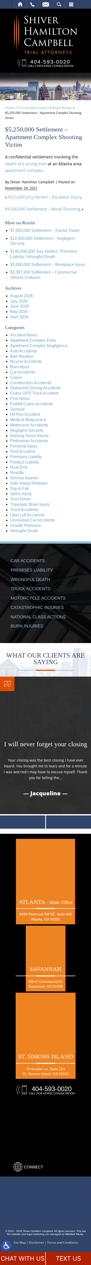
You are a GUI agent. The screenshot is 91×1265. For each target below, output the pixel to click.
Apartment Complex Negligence (38, 346)
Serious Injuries (24, 478)
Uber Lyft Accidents (27, 515)
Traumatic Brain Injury (29, 504)
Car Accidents (22, 372)
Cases (16, 377)
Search (59, 4)
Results (67, 108)
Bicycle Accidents (26, 361)
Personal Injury (23, 446)
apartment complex (24, 170)
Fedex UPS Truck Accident (34, 393)
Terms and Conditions (62, 1242)
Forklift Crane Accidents (31, 404)
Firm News (20, 398)
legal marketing (35, 1234)
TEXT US (68, 1258)
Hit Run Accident (25, 414)
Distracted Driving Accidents (35, 388)
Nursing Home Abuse (29, 436)
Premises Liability (26, 457)
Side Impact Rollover (29, 483)
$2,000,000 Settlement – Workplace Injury (47, 264)
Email (46, 4)
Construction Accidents (30, 383)
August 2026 (21, 296)
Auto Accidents (23, 351)
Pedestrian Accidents (29, 441)
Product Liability (24, 462)
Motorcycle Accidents (29, 425)
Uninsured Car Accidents (32, 520)
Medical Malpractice (28, 420)
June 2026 (19, 306)
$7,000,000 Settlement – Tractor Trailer (45, 230)
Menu (71, 4)
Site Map (19, 1242)
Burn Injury (20, 367)
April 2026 (19, 317)
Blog (55, 108)
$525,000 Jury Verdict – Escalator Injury (45, 197)
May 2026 (19, 311)
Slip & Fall (19, 488)
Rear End (18, 467)
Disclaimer (36, 1242)
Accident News (23, 335)
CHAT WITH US (22, 1258)
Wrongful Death (24, 531)
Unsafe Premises (25, 525)
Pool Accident (22, 451)
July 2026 (19, 301)
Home (20, 4)
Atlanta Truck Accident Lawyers (27, 108)
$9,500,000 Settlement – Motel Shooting (42, 209)
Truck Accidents (24, 510)
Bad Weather (22, 356)
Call (32, 4)
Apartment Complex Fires (33, 340)
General (17, 409)
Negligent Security (26, 430)
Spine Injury (21, 494)
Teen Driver (20, 499)
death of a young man (26, 164)
